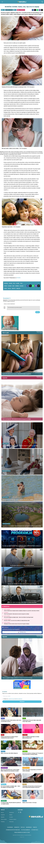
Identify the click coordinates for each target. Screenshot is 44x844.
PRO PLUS (23, 827)
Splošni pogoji (34, 829)
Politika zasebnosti (25, 829)
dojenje (10, 285)
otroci (5, 285)
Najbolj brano (6, 606)
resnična (6, 283)
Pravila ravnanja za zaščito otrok (22, 832)
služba (17, 283)
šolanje (21, 285)
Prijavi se (37, 312)
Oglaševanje (10, 827)
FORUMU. (18, 277)
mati (13, 285)
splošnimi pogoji (11, 698)
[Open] (5, 2)
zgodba (10, 283)
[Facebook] (33, 10)
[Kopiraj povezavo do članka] (42, 10)
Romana (17, 285)
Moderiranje (29, 827)
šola (14, 283)
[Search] (42, 2)
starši (5, 288)
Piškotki (35, 827)
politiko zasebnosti (18, 698)
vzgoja (9, 288)
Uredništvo (16, 827)
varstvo (14, 288)
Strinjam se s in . (13, 698)
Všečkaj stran (23, 632)
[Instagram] (20, 812)
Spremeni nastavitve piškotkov (13, 829)
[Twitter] (35, 10)
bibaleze (18, 288)
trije (21, 283)
